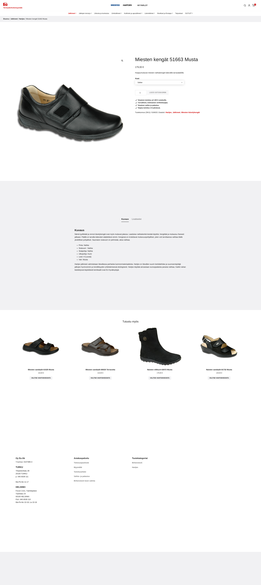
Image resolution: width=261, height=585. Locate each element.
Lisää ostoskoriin (157, 92)
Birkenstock (137, 463)
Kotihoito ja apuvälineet (132, 13)
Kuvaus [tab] (125, 219)
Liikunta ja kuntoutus (101, 13)
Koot (137, 78)
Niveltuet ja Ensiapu (164, 13)
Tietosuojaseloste (81, 463)
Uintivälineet (116, 13)
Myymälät (142, 5)
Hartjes (22, 19)
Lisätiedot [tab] (136, 219)
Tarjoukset (179, 13)
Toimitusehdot (80, 472)
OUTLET (188, 13)
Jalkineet (71, 13)
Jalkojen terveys (85, 13)
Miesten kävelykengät (190, 112)
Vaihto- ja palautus (82, 476)
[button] (245, 5)
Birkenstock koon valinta (84, 481)
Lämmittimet (149, 13)
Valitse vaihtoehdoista (41, 378)
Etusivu (6, 19)
